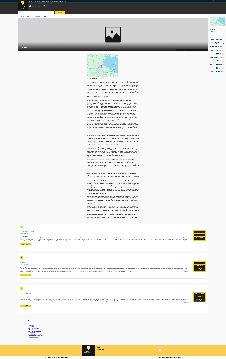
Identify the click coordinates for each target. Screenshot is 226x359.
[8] (95, 157)
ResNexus (178, 357)
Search (60, 12)
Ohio (27, 233)
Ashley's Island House (27, 232)
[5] (92, 93)
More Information (199, 232)
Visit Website (200, 235)
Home (98, 347)
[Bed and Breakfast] (88, 350)
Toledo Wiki (31, 326)
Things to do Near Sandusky (35, 329)
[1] (99, 86)
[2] (100, 107)
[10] (137, 107)
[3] (113, 120)
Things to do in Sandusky (35, 331)
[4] (122, 89)
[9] (125, 166)
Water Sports (32, 332)
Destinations (37, 16)
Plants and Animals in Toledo (36, 335)
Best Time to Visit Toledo (35, 334)
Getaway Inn (24, 262)
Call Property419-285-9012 (199, 269)
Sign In (217, 1)
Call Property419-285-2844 (199, 238)
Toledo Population (33, 337)
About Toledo (32, 324)
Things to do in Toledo (34, 328)
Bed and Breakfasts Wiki (25, 16)
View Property (25, 244)
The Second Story (26, 293)
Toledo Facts (32, 325)
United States (213, 31)
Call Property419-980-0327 (199, 300)
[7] (103, 117)
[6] (87, 127)
